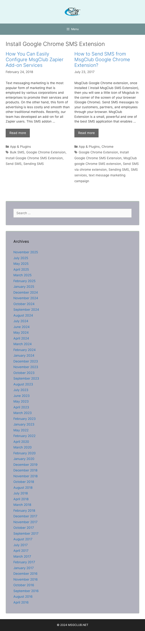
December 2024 (25, 292)
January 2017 (23, 568)
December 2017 (25, 516)
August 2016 (23, 596)
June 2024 (21, 327)
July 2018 (20, 493)
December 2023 (25, 361)
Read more (17, 133)
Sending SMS (33, 164)
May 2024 (21, 332)
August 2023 (23, 384)
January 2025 (23, 286)
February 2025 (24, 281)
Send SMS (14, 164)
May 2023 (21, 401)
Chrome (107, 146)
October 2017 (23, 528)
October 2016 (23, 585)
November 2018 (25, 476)
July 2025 (20, 258)
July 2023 (20, 390)
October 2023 (24, 373)
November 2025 (25, 252)
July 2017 (20, 545)
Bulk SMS (17, 152)
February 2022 (24, 436)
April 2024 (21, 338)
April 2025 (21, 269)
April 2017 (21, 551)
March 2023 (22, 413)
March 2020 (22, 447)
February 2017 (24, 562)
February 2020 (24, 453)
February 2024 (24, 350)
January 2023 (23, 424)
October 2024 (24, 304)
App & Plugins (20, 146)
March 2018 (22, 505)
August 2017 (22, 539)
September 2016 (26, 591)
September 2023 (26, 378)
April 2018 (21, 499)
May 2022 (21, 430)
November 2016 (25, 579)
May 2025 (21, 264)
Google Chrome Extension (46, 152)
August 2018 (22, 487)
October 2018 (23, 482)
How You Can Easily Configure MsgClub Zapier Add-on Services (34, 59)
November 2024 (25, 298)
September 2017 (26, 533)
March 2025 (22, 275)
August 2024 (23, 315)
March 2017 (22, 556)
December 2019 (25, 465)
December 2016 (25, 573)
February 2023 (24, 419)
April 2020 (21, 442)
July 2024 (20, 321)
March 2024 (22, 344)
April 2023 (21, 407)
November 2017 (25, 522)
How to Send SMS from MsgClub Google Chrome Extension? (102, 59)
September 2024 (26, 309)
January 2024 (23, 355)
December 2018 (25, 470)
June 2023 (21, 396)
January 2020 (23, 459)
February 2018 (24, 510)
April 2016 (21, 602)
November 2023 (25, 367)
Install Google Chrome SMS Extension (34, 158)
